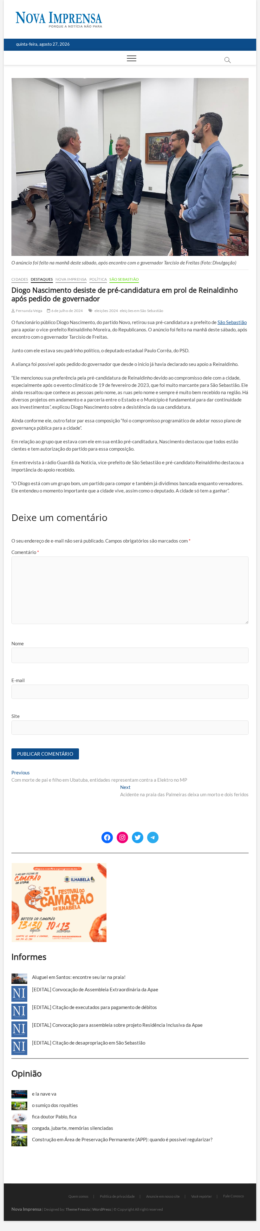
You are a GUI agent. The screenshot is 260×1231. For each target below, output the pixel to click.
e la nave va (44, 1094)
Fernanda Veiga (28, 310)
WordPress (101, 1209)
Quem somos (78, 1196)
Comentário (25, 552)
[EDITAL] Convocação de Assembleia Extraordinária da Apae (95, 989)
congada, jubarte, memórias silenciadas (72, 1128)
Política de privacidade (117, 1196)
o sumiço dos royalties (55, 1105)
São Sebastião (124, 279)
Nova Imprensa (71, 279)
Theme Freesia (78, 1209)
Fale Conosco (233, 1196)
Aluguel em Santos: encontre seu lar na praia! (79, 977)
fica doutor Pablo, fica (54, 1116)
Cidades (19, 279)
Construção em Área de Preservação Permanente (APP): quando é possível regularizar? (122, 1139)
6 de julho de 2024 (67, 310)
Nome (17, 643)
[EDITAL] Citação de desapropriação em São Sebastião (88, 1042)
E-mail (18, 680)
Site (15, 716)
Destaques (42, 279)
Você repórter (201, 1196)
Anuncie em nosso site (163, 1196)
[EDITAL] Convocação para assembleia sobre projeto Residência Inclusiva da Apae (117, 1025)
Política (98, 279)
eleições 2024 (106, 310)
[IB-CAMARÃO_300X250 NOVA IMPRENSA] (59, 866)
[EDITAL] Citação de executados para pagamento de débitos (94, 1007)
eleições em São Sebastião (142, 310)
